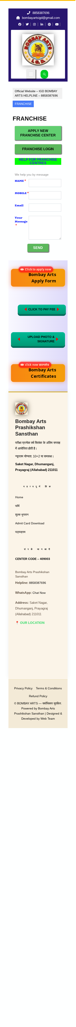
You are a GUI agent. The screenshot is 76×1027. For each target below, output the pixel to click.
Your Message (21, 221)
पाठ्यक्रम (20, 532)
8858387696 (41, 13)
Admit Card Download (29, 523)
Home (19, 497)
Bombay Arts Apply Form (41, 276)
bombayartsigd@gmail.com (41, 17)
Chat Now (39, 592)
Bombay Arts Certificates (41, 371)
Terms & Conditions (49, 688)
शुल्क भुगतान (21, 514)
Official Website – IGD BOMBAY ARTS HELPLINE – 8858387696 (36, 93)
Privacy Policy (23, 688)
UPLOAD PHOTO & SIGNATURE (41, 339)
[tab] (31, 74)
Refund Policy (38, 696)
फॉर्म (17, 506)
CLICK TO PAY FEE (41, 309)
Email (19, 205)
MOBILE (22, 193)
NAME (20, 180)
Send (38, 248)
